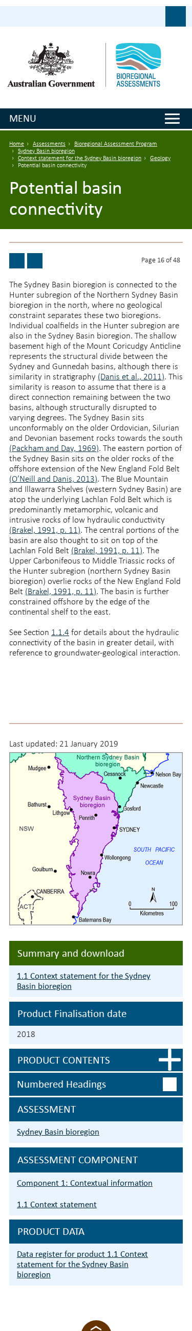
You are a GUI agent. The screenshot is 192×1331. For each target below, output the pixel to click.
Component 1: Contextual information (85, 1183)
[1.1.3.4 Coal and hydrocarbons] (17, 260)
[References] (34, 260)
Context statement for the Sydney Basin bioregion (79, 158)
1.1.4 (60, 632)
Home (16, 144)
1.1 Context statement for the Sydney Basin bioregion (84, 981)
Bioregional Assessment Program (115, 144)
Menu (22, 118)
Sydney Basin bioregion (46, 151)
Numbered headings (61, 1084)
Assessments (49, 144)
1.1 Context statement (57, 1204)
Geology (160, 158)
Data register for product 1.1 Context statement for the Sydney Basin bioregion (82, 1264)
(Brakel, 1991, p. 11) (44, 530)
